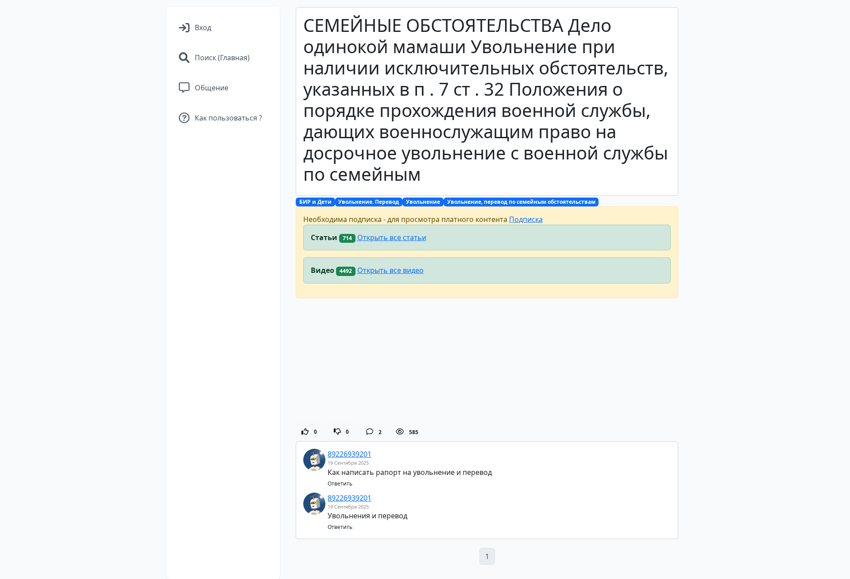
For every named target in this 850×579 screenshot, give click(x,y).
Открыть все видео (390, 270)
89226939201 (349, 454)
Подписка (526, 219)
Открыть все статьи (391, 237)
